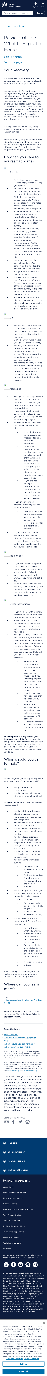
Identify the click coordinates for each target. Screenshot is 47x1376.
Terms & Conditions (11, 1221)
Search (40, 13)
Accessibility (8, 1187)
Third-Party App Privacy (13, 1232)
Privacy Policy (29, 1071)
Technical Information (12, 1243)
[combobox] (17, 13)
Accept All (23, 1371)
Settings (23, 1364)
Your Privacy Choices (12, 1215)
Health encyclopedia (15, 26)
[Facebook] (13, 1264)
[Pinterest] (27, 1264)
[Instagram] (34, 1264)
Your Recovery (11, 1034)
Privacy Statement (31, 1359)
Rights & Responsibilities (14, 1226)
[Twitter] (5, 1264)
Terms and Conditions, (14, 1359)
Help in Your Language (13, 1198)
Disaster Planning (11, 1237)
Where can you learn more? (17, 1047)
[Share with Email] (6, 1121)
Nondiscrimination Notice (14, 1193)
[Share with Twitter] (20, 1121)
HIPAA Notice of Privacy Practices (18, 1209)
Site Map (7, 1249)
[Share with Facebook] (13, 1121)
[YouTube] (20, 1264)
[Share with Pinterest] (27, 1121)
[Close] (44, 1323)
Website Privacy (10, 1204)
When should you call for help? (19, 1044)
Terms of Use (12, 1071)
